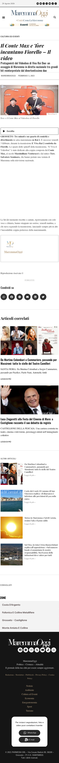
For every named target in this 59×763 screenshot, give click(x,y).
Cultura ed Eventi (10, 36)
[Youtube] (50, 3)
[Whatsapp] (56, 3)
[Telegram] (41, 3)
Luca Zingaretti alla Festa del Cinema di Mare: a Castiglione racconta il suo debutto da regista (27, 421)
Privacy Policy (41, 674)
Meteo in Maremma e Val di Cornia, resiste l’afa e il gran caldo (40, 519)
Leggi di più (6, 379)
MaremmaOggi (13, 252)
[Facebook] (38, 3)
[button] (3, 17)
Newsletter (20, 674)
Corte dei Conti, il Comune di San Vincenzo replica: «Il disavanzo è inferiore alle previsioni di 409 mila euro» (40, 495)
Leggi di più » (30, 475)
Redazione (9, 674)
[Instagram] (44, 3)
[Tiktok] (53, 3)
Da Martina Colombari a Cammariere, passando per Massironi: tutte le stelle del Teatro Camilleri (29, 362)
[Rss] (47, 3)
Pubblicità (30, 674)
